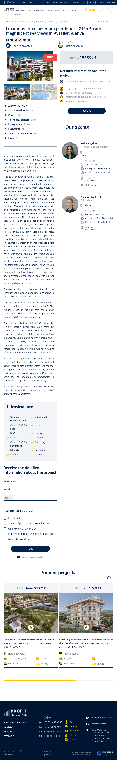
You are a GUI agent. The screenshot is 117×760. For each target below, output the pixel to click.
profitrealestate (99, 723)
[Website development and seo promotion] (105, 753)
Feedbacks (74, 10)
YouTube (73, 726)
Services (8, 726)
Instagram (74, 731)
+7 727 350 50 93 (52, 726)
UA (55, 2)
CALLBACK (105, 9)
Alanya (41, 21)
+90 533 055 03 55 (94, 164)
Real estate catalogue (37, 10)
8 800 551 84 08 (52, 735)
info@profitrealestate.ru (106, 2)
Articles (66, 10)
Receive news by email (32, 557)
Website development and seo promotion (82, 753)
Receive (87, 110)
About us (23, 10)
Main (17, 10)
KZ (38, 2)
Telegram (74, 739)
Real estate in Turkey (24, 21)
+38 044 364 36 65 (53, 731)
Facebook (74, 722)
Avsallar (51, 21)
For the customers (54, 10)
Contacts (18, 14)
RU (71, 2)
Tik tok (73, 735)
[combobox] (9, 497)
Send (30, 548)
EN (93, 2)
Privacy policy (47, 753)
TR (21, 2)
